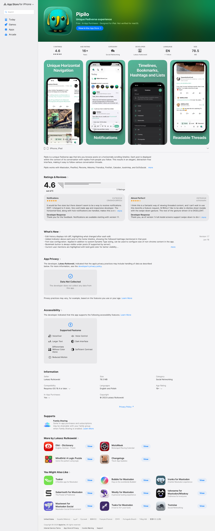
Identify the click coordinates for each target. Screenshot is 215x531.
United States (49, 519)
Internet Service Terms (52, 528)
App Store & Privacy (71, 528)
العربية (75, 519)
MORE (119, 211)
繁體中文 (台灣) (155, 519)
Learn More (127, 298)
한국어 (117, 519)
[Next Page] (212, 102)
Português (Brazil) (129, 519)
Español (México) (63, 519)
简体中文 (93, 519)
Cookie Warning (88, 528)
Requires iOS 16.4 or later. (56, 388)
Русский (83, 519)
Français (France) (106, 519)
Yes (45, 397)
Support (100, 528)
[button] (19, 19)
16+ (157, 388)
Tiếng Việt (143, 519)
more (150, 167)
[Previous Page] (41, 102)
